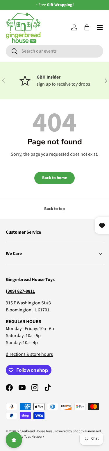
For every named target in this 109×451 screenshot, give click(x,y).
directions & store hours (29, 354)
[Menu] (99, 27)
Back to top (54, 209)
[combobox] (54, 51)
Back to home (54, 178)
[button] (87, 27)
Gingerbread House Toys (35, 431)
